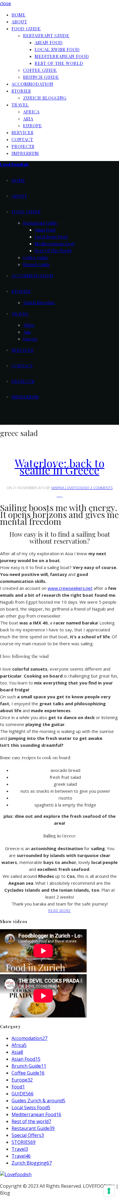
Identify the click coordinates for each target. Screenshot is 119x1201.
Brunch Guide (41, 77)
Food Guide (26, 28)
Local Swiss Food (57, 49)
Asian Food (49, 42)
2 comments (101, 487)
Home (18, 15)
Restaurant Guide (46, 35)
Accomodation (29, 1038)
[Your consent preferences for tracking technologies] (108, 1190)
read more (59, 910)
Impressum (25, 153)
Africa (31, 112)
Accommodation (32, 84)
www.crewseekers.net (70, 588)
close (5, 3)
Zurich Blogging (44, 98)
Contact (22, 139)
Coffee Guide (40, 70)
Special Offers (28, 1135)
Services (23, 132)
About (19, 22)
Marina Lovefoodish (70, 487)
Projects (23, 146)
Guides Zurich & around (38, 1100)
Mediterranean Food (62, 56)
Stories (21, 91)
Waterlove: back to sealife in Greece (60, 466)
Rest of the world (59, 63)
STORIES (24, 1142)
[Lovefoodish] (15, 1174)
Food (18, 1087)
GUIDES (23, 1093)
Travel (20, 105)
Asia (28, 118)
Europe (32, 125)
